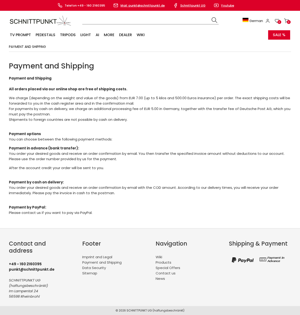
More (109, 35)
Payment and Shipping (102, 262)
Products (163, 262)
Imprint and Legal (97, 256)
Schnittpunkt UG (193, 5)
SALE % (279, 35)
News (160, 278)
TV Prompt (20, 35)
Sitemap (89, 273)
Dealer (125, 35)
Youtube (227, 5)
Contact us (166, 273)
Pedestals (45, 35)
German (255, 21)
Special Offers (168, 267)
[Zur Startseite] (41, 26)
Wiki (141, 35)
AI (97, 35)
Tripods (68, 35)
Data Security (94, 267)
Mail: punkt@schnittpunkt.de (142, 5)
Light (85, 35)
